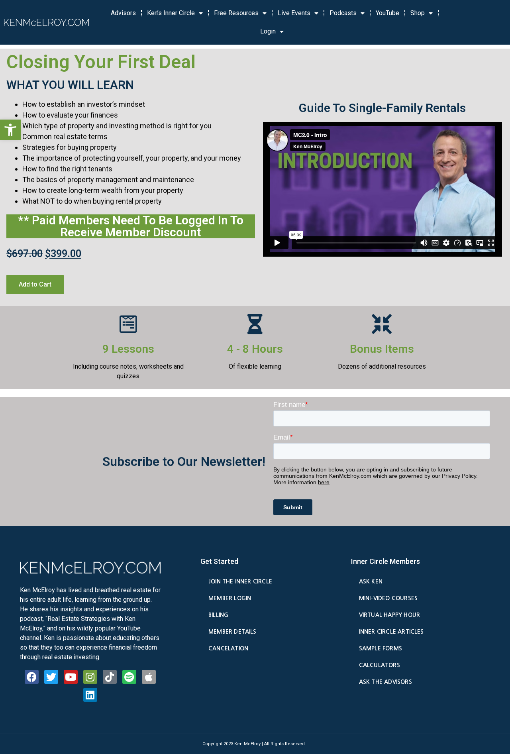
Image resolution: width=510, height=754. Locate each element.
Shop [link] (417, 13)
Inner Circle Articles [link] (391, 631)
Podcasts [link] (343, 13)
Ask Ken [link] (370, 581)
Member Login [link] (229, 598)
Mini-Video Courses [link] (388, 598)
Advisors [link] (123, 13)
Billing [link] (218, 615)
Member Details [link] (232, 631)
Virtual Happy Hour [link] (389, 615)
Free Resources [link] (236, 13)
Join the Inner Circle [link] (240, 581)
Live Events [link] (294, 13)
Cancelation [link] (228, 648)
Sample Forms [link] (380, 648)
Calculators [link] (379, 665)
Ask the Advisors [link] (385, 682)
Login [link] (268, 31)
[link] (10, 130)
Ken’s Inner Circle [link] (171, 13)
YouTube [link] (387, 13)
